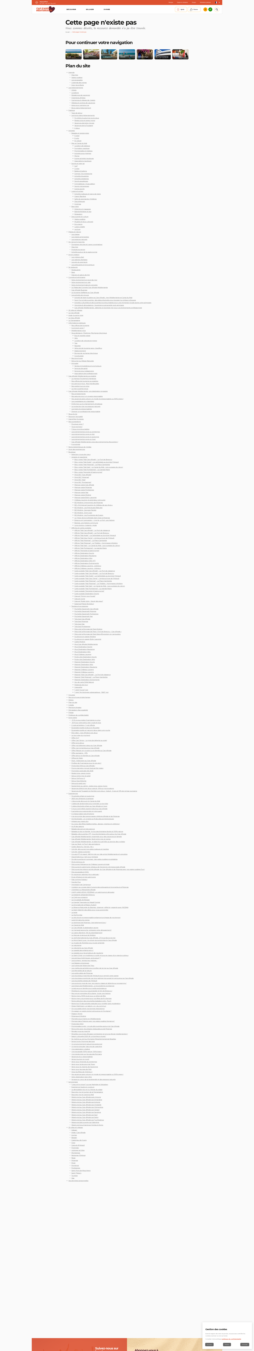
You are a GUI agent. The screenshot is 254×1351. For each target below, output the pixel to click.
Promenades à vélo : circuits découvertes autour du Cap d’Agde (95, 1026)
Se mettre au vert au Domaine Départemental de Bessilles (93, 1039)
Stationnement (80, 351)
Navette (77, 346)
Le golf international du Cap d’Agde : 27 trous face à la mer (93, 938)
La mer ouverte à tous (79, 389)
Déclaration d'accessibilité (78, 710)
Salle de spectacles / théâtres (85, 199)
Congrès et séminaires (182, 2)
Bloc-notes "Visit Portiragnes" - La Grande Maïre (92, 470)
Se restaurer (73, 267)
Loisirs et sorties (77, 191)
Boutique (171, 2)
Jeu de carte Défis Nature (84, 682)
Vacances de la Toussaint (83, 126)
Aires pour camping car (80, 105)
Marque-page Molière (82, 495)
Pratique (71, 110)
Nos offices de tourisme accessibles (84, 381)
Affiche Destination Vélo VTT (85, 561)
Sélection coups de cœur (80, 454)
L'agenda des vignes (79, 83)
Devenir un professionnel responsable (85, 411)
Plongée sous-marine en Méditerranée (86, 1019)
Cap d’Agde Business (79, 290)
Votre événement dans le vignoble (84, 285)
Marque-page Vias (81, 492)
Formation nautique (81, 148)
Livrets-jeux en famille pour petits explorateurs (88, 988)
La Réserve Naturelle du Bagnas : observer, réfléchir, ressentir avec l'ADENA (99, 907)
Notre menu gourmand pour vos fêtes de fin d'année (91, 998)
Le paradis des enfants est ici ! (82, 950)
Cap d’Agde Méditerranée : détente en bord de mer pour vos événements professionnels (108, 308)
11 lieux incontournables (80, 429)
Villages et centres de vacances (83, 103)
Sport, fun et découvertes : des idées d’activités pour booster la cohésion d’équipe (105, 300)
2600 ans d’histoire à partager (82, 799)
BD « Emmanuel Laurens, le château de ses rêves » (93, 505)
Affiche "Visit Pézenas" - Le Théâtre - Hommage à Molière (96, 543)
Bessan (74, 1138)
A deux (77, 128)
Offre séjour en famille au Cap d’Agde (85, 756)
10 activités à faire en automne (82, 796)
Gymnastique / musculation (84, 184)
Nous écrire (72, 414)
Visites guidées (76, 77)
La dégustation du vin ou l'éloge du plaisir (86, 1090)
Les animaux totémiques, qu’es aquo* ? (86, 958)
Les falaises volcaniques (80, 963)
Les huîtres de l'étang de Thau (82, 966)
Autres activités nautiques (84, 158)
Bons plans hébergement (81, 108)
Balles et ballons (80, 171)
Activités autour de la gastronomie (84, 252)
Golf (75, 166)
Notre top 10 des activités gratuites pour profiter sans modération (95, 1004)
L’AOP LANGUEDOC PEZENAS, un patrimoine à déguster (92, 892)
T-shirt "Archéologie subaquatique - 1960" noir (91, 692)
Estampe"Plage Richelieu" (84, 604)
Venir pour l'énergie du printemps (84, 1062)
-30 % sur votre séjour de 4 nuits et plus (86, 723)
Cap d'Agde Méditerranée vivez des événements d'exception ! (94, 442)
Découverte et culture (79, 217)
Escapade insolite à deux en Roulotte (85, 728)
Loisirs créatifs (79, 227)
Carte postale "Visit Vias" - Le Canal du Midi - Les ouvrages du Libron (99, 586)
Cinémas (77, 204)
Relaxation (78, 214)
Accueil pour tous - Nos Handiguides (85, 384)
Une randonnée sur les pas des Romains (86, 1054)
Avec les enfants (77, 85)
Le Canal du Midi (77, 925)
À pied (76, 136)
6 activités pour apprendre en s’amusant (86, 811)
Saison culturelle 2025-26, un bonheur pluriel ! (88, 1036)
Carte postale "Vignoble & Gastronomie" (89, 591)
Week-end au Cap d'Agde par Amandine (86, 1100)
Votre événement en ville (80, 282)
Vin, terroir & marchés (76, 242)
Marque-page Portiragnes (84, 490)
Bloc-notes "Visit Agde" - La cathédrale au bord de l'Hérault (96, 462)
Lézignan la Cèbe (78, 1150)
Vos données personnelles (78, 1181)
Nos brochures (77, 358)
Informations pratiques (205, 2)
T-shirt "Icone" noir (81, 690)
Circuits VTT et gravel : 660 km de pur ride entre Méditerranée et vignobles (99, 854)
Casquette (78, 687)
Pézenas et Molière (78, 1016)
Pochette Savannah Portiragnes (86, 614)
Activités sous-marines (82, 153)
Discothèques (79, 201)
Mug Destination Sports (83, 647)
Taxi (75, 343)
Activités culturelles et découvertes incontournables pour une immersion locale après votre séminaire (112, 303)
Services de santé (81, 368)
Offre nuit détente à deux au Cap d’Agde (86, 745)
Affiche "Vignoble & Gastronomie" (86, 551)
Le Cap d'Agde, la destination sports (84, 928)
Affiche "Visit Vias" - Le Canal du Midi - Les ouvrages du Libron (97, 546)
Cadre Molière (79, 642)
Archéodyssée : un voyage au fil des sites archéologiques (92, 819)
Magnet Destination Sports (84, 662)
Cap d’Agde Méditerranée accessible (205, 9)
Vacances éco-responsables (82, 1057)
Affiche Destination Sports (84, 553)
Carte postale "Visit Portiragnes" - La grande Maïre (93, 589)
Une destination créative (80, 1049)
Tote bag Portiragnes (82, 626)
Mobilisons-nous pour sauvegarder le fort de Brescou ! (91, 991)
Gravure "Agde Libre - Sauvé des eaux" (88, 601)
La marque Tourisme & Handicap (83, 379)
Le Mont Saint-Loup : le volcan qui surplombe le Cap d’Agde (94, 940)
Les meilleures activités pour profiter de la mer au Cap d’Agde (94, 968)
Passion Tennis (76, 1014)
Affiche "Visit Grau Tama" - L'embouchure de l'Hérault (94, 538)
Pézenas (74, 1160)
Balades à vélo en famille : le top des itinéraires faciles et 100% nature (97, 831)
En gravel (77, 141)
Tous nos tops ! (76, 427)
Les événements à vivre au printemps (85, 432)
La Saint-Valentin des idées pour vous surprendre (89, 910)
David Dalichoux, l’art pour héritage (84, 857)
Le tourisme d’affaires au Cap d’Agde (85, 292)
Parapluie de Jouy (81, 685)
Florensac (75, 1148)
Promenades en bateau (83, 151)
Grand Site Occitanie (76, 419)
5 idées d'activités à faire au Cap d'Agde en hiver (89, 806)
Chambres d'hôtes (78, 98)
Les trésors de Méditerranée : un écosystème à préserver (92, 986)
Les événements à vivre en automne (85, 437)
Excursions (78, 224)
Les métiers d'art (77, 257)
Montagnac (75, 1153)
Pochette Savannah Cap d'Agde (86, 609)
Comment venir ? (78, 328)
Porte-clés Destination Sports (85, 657)
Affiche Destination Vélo (83, 558)
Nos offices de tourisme (80, 325)
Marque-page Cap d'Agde (84, 485)
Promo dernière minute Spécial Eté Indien (87, 768)
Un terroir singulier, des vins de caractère (86, 1046)
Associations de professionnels (85, 373)
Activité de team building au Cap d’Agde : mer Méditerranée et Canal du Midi (103, 298)
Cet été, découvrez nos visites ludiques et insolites (90, 849)
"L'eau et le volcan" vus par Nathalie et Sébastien (89, 1084)
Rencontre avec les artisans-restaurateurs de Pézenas (91, 1029)
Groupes (194, 2)
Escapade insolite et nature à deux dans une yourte (90, 730)
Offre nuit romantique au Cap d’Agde (85, 748)
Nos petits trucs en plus (80, 386)
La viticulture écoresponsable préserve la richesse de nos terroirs (95, 917)
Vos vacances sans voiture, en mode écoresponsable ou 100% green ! (97, 399)
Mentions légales (74, 707)
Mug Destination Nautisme (84, 649)
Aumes (74, 1135)
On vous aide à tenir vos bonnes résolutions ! (88, 1009)
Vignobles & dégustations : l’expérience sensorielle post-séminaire (99, 305)
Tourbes (74, 1176)
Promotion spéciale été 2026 (82, 771)
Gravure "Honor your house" (84, 596)
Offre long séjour (77, 743)
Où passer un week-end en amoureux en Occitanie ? (91, 1011)
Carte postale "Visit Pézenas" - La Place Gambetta (93, 581)
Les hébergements (75, 88)
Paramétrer (227, 1344)
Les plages (75, 234)
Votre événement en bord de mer (84, 280)
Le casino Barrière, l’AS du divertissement (86, 933)
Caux (73, 1143)
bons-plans (72, 718)
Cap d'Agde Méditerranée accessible (82, 376)
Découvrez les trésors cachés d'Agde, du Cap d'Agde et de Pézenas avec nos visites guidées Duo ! (108, 869)
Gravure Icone (79, 599)
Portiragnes (75, 1168)
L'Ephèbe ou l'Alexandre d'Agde (83, 890)
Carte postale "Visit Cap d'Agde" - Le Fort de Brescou (94, 573)
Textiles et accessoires (79, 606)
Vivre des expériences (76, 449)
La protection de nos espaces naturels (85, 406)
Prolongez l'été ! (77, 1024)
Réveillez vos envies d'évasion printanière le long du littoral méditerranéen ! (99, 1034)
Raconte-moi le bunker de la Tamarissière (87, 1092)
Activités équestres (81, 176)
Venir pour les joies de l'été (81, 1069)
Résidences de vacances (80, 95)
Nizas (73, 1158)
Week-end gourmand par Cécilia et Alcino (87, 1125)
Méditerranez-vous (78, 330)
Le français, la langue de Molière (83, 935)
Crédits (71, 705)
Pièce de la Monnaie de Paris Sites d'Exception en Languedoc (97, 634)
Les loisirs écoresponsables (81, 409)
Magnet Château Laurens (84, 670)
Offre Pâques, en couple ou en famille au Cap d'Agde (91, 751)
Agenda (182, 9)
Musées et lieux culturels (83, 222)
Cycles (76, 169)
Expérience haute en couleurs (82, 1087)
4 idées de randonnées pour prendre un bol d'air (89, 804)
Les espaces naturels (79, 239)
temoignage (73, 1082)
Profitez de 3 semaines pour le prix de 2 (86, 763)
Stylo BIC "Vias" (80, 480)
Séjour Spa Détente (78, 781)
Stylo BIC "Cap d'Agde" (82, 475)
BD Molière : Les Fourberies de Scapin (88, 515)
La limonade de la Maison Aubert (83, 905)
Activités (71, 131)
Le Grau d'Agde (74, 318)
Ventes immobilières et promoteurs (87, 366)
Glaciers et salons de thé (80, 275)
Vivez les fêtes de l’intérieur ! (81, 1072)
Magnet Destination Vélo (83, 664)
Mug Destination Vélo (82, 652)
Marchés (74, 75)
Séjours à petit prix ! (78, 783)
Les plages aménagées (80, 237)
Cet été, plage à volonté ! (80, 852)
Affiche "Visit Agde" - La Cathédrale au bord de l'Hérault (95, 535)
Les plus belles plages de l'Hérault (84, 981)
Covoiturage (79, 356)
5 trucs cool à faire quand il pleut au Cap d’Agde (89, 809)
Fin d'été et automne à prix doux (86, 118)
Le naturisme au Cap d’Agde (82, 948)
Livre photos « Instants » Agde (85, 525)
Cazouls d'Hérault (78, 1145)
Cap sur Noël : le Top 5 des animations (85, 844)
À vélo (76, 138)
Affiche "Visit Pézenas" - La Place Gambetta (90, 540)
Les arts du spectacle (79, 262)
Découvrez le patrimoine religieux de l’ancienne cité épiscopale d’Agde (98, 867)
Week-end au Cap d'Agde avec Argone (86, 1097)
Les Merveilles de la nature (81, 971)
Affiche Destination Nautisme (85, 556)
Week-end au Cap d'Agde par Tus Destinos (87, 1120)
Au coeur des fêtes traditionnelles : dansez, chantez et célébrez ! (95, 824)
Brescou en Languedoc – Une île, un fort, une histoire (94, 520)
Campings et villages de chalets (83, 100)
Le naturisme (76, 945)
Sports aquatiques (81, 181)
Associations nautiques (82, 161)
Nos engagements (78, 394)
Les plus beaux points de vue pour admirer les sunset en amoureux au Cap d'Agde (102, 978)
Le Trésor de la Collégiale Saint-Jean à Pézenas (92, 518)
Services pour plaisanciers (84, 371)
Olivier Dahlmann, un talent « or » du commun (88, 1006)
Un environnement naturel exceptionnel (86, 1044)
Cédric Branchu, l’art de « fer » (82, 847)
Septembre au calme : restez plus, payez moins (89, 786)
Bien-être (75, 206)
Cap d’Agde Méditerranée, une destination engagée (210, 9)
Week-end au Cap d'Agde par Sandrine (86, 1112)
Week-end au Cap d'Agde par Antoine (85, 1102)
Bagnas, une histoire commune (86, 523)
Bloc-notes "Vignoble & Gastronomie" (88, 472)
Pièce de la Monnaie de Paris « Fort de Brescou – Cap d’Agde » (97, 632)
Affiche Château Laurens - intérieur (87, 568)
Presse (71, 713)
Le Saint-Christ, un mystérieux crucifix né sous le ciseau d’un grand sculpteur (99, 955)
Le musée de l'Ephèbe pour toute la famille (87, 943)
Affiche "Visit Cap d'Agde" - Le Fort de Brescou (91, 533)
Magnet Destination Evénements (86, 680)
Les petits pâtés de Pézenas (82, 973)
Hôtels (73, 90)
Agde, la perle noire (75, 315)
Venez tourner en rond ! (80, 1059)
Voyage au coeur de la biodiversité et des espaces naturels (93, 1079)
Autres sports (79, 189)
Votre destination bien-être (81, 1077)
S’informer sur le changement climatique (86, 404)
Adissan (74, 1130)
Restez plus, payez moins (80, 773)
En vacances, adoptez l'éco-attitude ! (85, 874)
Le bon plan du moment (80, 735)
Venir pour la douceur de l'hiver (83, 1064)
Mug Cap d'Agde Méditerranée (86, 644)
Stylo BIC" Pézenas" (81, 477)
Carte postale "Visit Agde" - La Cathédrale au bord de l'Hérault (97, 576)
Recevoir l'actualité (75, 417)
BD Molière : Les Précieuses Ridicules (88, 508)
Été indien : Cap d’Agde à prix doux (84, 733)
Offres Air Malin (77, 758)
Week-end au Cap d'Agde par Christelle (86, 1105)
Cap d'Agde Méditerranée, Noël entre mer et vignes (91, 839)
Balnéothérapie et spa (82, 212)
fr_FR (217, 2)
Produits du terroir (78, 250)
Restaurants (75, 270)
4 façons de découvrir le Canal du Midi (85, 801)
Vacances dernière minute (84, 123)
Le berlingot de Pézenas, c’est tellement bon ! (88, 923)
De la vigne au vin (78, 862)
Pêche (76, 156)
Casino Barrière (80, 196)
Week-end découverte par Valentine (85, 1122)
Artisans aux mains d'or (80, 821)
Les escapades (77, 80)
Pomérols (75, 1165)
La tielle (74, 912)
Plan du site (72, 702)
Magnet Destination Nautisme (85, 667)
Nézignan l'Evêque (78, 1155)
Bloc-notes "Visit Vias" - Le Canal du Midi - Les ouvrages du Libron (98, 467)
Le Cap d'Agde (73, 313)
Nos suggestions (74, 422)
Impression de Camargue (81, 885)
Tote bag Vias (79, 624)
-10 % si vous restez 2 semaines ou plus (85, 720)
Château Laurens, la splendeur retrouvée (89, 500)
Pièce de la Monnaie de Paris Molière (88, 629)
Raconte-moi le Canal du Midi (82, 1095)
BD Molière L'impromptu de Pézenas (88, 503)
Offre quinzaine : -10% (79, 753)
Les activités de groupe (80, 295)
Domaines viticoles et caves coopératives (86, 244)
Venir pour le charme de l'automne (84, 1067)
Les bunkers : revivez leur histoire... (84, 960)
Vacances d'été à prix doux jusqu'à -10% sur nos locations (92, 788)
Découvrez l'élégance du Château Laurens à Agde (90, 864)
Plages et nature (74, 232)
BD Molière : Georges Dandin (85, 510)
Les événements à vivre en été (83, 434)
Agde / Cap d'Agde (78, 1133)
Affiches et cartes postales (81, 528)
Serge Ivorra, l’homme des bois (83, 1041)
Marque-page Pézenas (83, 487)
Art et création (73, 255)
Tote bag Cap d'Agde (82, 619)
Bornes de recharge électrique (86, 353)
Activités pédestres (81, 179)
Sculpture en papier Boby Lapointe (87, 639)
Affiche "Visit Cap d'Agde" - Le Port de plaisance (92, 530)
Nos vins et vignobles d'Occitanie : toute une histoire (91, 993)
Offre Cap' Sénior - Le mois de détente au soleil (89, 740)
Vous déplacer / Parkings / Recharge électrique (89, 333)
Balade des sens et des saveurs (83, 829)
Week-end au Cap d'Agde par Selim (84, 1117)
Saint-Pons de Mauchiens (80, 1171)
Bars (73, 272)
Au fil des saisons (77, 826)
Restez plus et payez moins (84, 120)
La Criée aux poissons (79, 897)
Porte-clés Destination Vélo (84, 659)
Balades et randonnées (80, 133)
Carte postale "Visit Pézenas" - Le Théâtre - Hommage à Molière (98, 584)
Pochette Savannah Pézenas (85, 611)
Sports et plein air (78, 164)
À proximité (75, 444)
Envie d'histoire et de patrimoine (83, 877)
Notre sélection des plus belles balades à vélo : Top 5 (91, 1001)
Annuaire (74, 363)
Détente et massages (82, 209)
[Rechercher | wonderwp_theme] (216, 9)
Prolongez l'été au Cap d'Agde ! (83, 766)
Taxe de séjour (76, 113)
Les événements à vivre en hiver (83, 439)
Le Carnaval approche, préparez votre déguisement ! (91, 930)
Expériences (73, 793)
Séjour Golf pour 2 (78, 778)
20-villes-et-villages (75, 1127)
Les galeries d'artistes (79, 260)
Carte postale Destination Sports (86, 594)
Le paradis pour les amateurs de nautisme (87, 953)
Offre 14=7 (75, 738)
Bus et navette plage (82, 336)
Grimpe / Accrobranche (83, 174)
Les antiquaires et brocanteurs (82, 265)
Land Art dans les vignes (80, 920)
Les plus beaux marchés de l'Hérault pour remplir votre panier (95, 976)
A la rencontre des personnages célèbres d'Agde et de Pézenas (95, 816)
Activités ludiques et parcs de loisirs (87, 194)
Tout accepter (245, 1344)
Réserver (195, 9)
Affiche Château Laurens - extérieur (87, 566)
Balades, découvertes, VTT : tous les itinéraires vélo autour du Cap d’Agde (98, 834)
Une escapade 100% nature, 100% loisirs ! (86, 1052)
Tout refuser (209, 1344)
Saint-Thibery (76, 1173)
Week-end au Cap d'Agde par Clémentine (87, 1107)
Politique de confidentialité (78, 715)
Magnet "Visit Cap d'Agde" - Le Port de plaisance (92, 675)
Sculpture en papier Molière (85, 637)
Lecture (77, 229)
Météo (71, 700)
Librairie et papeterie (79, 457)
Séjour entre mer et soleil (80, 776)
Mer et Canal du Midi (79, 143)
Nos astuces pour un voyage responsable (87, 396)
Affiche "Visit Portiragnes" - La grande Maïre (90, 548)
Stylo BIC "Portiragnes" (82, 482)
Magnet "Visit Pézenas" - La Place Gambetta (90, 677)
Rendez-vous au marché (80, 1031)
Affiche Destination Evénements (86, 563)
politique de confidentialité (231, 1339)
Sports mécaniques (81, 186)
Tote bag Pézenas (81, 621)
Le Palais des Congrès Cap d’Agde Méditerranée (89, 287)
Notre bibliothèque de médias (79, 447)
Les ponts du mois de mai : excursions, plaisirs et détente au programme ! (99, 983)
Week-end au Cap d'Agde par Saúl (84, 1115)
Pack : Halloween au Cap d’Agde (83, 761)
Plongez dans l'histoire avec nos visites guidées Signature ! (93, 1021)
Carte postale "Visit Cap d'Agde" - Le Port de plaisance (94, 571)
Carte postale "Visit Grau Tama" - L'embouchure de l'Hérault (96, 578)
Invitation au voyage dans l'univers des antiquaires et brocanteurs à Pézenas (99, 887)
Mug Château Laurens (82, 654)
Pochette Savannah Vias (83, 616)
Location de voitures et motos (85, 341)
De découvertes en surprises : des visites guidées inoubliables (94, 859)
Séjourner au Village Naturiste (82, 361)
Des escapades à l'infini (80, 872)
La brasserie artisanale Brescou (83, 895)
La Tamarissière (74, 320)
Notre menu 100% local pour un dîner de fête (88, 996)
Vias (72, 1178)
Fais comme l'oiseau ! (79, 879)
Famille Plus (76, 882)
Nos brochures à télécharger (79, 697)
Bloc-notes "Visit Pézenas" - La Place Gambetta (92, 465)
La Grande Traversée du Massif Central (85, 902)
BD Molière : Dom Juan (83, 513)
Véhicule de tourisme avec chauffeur (88, 348)
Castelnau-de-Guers (79, 1140)
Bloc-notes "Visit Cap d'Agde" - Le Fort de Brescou (93, 459)
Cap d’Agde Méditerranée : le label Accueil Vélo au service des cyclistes (98, 842)
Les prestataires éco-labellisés (82, 401)
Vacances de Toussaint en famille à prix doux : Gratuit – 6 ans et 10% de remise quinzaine (104, 791)
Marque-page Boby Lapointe (85, 497)
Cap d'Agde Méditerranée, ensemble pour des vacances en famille (96, 837)
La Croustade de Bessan (80, 900)
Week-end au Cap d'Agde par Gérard (85, 1110)
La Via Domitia (76, 915)
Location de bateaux (82, 146)
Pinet (73, 1163)
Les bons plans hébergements (83, 115)
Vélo (76, 338)
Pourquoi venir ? (77, 424)
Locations (75, 93)
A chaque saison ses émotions (82, 814)
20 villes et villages (75, 310)
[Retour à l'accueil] (46, 9)
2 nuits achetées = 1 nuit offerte (83, 725)
